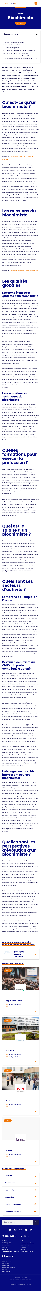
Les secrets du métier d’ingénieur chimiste (24, 270)
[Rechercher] (36, 1222)
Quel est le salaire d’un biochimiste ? (17, 53)
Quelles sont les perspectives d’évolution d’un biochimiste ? (21, 58)
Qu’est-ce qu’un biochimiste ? (15, 42)
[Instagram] (20, 1230)
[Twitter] (10, 1230)
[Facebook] (15, 1230)
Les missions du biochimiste (14, 45)
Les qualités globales (13, 47)
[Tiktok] (30, 1230)
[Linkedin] (25, 1230)
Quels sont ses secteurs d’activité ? (17, 56)
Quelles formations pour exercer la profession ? (21, 50)
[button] (37, 34)
